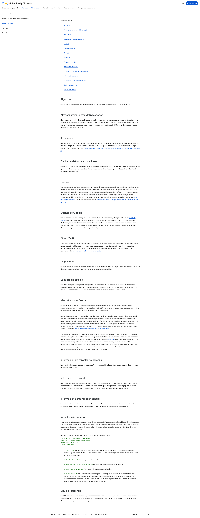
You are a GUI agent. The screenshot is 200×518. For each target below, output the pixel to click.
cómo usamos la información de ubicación (87, 251)
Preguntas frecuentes (86, 8)
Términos (84, 514)
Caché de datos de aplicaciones (74, 39)
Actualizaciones (7, 33)
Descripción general (10, 8)
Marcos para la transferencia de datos (15, 19)
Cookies (66, 44)
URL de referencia (70, 90)
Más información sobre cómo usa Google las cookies (92, 329)
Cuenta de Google (70, 48)
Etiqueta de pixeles (70, 62)
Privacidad (75, 514)
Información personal (71, 76)
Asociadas (67, 34)
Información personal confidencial (75, 80)
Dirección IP (67, 53)
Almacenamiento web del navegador (76, 30)
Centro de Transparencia (98, 514)
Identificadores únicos (71, 67)
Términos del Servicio (51, 8)
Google (52, 514)
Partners (5, 28)
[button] (183, 3)
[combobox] (140, 514)
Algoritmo (67, 25)
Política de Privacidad (30, 8)
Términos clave (7, 23)
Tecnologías (69, 8)
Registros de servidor (71, 85)
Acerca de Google (63, 514)
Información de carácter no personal (76, 71)
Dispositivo (67, 57)
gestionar (111, 339)
